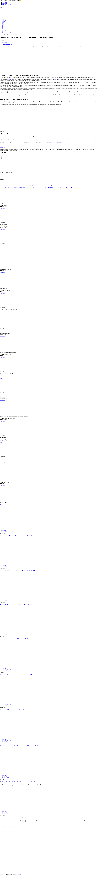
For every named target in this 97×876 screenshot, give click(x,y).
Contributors (4, 2)
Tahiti (61, 187)
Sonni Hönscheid (42, 187)
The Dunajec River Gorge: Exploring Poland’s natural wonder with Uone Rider (18, 781)
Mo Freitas (12, 187)
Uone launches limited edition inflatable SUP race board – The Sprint (16, 638)
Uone (4, 44)
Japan (92, 185)
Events (3, 25)
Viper (55, 79)
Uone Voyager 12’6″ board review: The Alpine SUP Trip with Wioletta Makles (18, 570)
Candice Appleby (39, 185)
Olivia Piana (26, 187)
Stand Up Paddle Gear (6, 813)
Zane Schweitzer (75, 187)
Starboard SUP (55, 187)
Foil (3, 22)
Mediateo (19, 874)
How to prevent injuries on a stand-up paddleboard (12, 709)
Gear (3, 23)
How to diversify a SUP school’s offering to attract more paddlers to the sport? (18, 535)
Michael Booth (8, 187)
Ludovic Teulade (2, 187)
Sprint (21, 79)
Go (16, 34)
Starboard (50, 187)
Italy (90, 185)
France (76, 186)
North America (18, 187)
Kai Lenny (95, 185)
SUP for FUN (4, 20)
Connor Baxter (51, 185)
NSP (23, 187)
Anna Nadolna (2, 147)
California (30, 185)
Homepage (2, 504)
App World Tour (8, 185)
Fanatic (65, 185)
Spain (46, 187)
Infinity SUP (87, 185)
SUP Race (4, 21)
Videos (3, 24)
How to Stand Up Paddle (6, 669)
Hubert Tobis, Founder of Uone (14, 47)
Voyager (9, 79)
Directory (4, 27)
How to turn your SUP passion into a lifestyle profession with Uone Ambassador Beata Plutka (21, 745)
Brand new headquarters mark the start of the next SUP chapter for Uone (17, 604)
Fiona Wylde (69, 185)
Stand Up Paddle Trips (6, 777)
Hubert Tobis (8, 44)
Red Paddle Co (34, 187)
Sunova (59, 187)
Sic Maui (38, 187)
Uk (69, 187)
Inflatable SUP (4, 42)
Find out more (2, 208)
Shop (3, 28)
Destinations (4, 26)
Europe (62, 185)
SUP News (4, 19)
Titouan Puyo (66, 187)
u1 (11, 44)
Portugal (30, 187)
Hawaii (79, 185)
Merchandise (4, 3)
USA (71, 187)
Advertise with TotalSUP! (6, 4)
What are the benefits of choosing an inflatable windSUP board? (15, 818)
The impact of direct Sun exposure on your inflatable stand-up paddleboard (17, 674)
